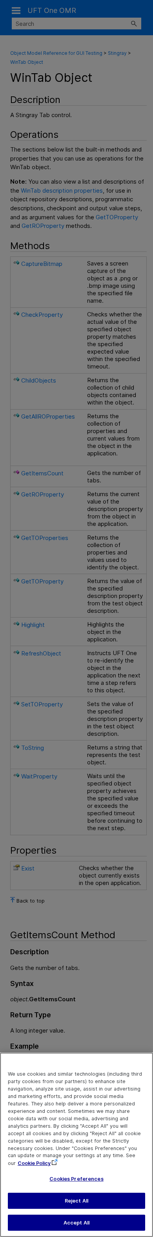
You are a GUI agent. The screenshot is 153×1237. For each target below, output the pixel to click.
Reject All (76, 1201)
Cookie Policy (34, 1163)
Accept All (76, 1223)
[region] (76, 1145)
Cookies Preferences (76, 1179)
